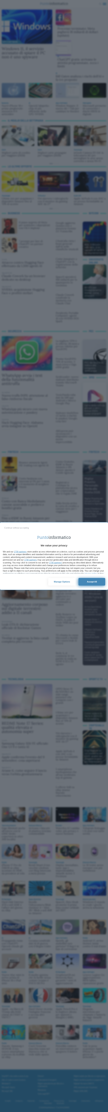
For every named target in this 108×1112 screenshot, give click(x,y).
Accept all (92, 582)
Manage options (62, 582)
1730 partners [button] (20, 551)
